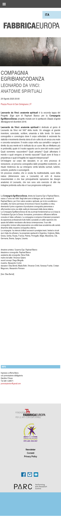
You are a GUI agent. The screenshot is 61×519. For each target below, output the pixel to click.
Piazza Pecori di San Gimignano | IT (16, 104)
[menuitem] (47, 14)
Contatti (30, 453)
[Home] (30, 18)
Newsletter (31, 449)
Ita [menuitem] (47, 14)
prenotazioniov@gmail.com (11, 383)
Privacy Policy (30, 456)
